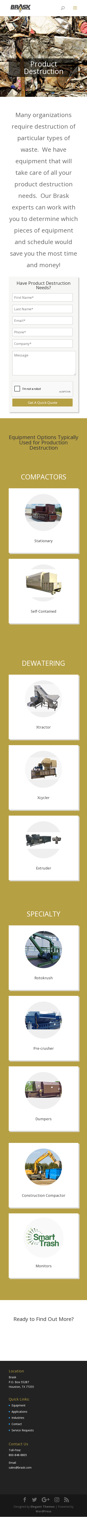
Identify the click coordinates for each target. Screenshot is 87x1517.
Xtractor (43, 727)
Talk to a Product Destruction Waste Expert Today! (43, 1336)
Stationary (43, 540)
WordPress (43, 1511)
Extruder (43, 868)
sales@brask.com (20, 1467)
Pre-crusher (43, 1048)
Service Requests (23, 1430)
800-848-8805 (18, 1455)
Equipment (18, 1405)
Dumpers (43, 1118)
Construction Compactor (43, 1195)
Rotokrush (43, 977)
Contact (17, 1424)
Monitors (44, 1265)
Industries (18, 1418)
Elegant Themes (43, 1506)
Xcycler (43, 797)
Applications (19, 1412)
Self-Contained (43, 611)
